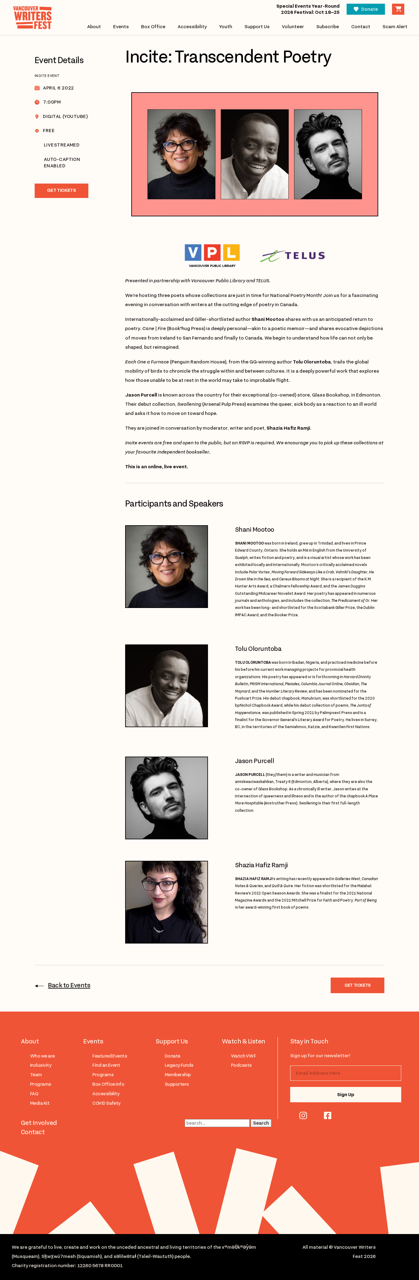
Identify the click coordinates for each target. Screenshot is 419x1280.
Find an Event (106, 1065)
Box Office (153, 27)
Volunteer (293, 27)
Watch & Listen (243, 1041)
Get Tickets (61, 190)
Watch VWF (243, 1056)
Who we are (42, 1056)
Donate (369, 9)
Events (121, 27)
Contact (360, 27)
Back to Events (69, 985)
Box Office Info (108, 1084)
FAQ (34, 1094)
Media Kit (39, 1103)
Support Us (257, 27)
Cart (398, 9)
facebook (327, 1115)
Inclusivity (40, 1065)
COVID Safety (106, 1103)
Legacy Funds (179, 1065)
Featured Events (109, 1056)
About (94, 27)
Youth (225, 27)
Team (36, 1075)
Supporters (177, 1084)
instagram (303, 1115)
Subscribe (327, 27)
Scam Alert (394, 27)
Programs (40, 1084)
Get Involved (39, 1123)
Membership (178, 1075)
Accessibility (192, 27)
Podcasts (241, 1065)
